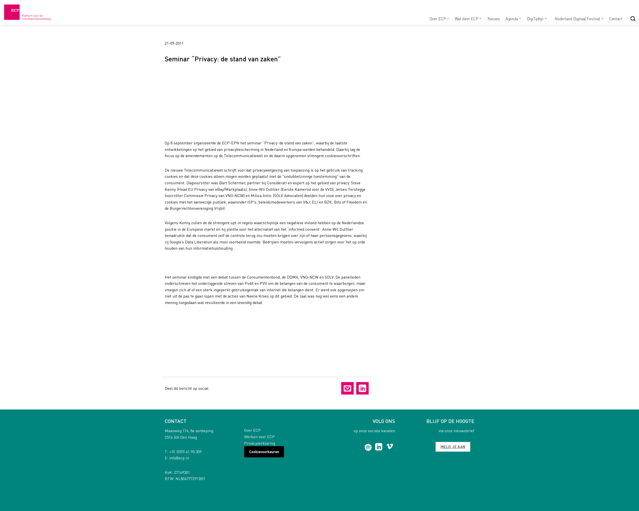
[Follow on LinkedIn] (378, 447)
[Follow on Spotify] (368, 447)
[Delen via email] (347, 388)
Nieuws (493, 18)
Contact (616, 18)
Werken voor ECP (259, 436)
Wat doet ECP (467, 18)
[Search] (633, 18)
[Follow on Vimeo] (389, 447)
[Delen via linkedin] (362, 388)
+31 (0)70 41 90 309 (185, 451)
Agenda (511, 18)
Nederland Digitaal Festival (577, 18)
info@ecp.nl (179, 457)
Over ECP (438, 18)
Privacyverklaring (259, 443)
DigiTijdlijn (535, 18)
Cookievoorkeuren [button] (264, 451)
